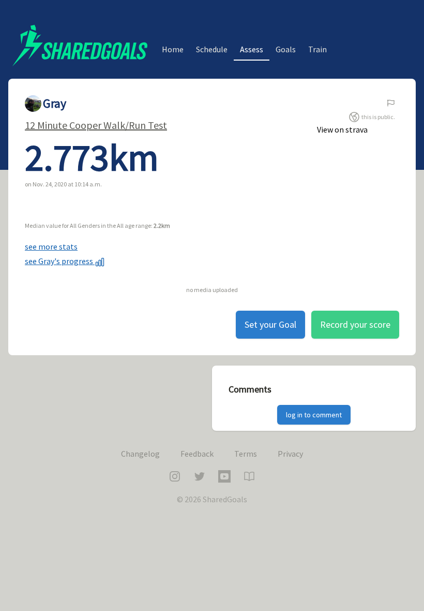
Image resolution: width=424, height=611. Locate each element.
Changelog (140, 453)
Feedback (197, 453)
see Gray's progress (60, 261)
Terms (245, 453)
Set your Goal (270, 324)
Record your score (355, 324)
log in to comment (314, 414)
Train (317, 49)
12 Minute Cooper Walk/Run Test (96, 125)
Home (173, 49)
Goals (286, 49)
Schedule (212, 49)
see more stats (51, 246)
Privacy (290, 453)
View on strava (342, 129)
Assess (251, 49)
